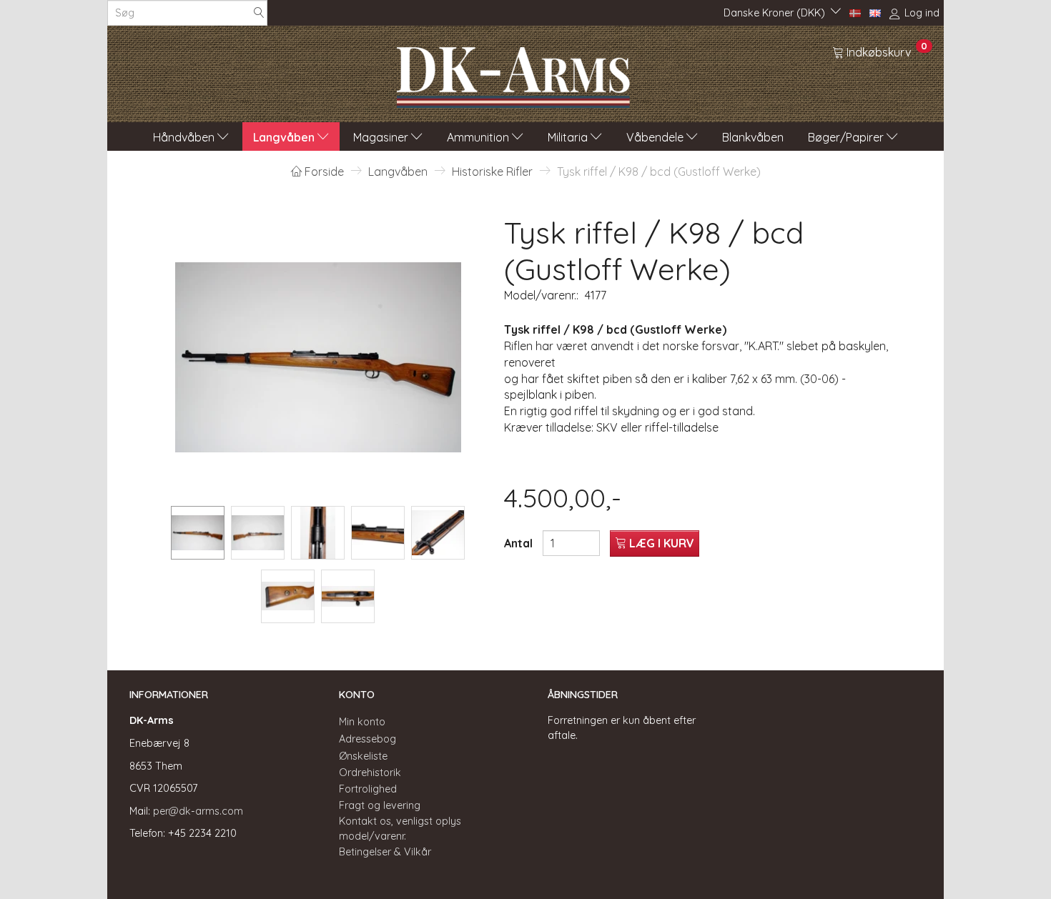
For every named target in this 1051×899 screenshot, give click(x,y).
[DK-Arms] (513, 73)
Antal (520, 543)
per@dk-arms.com (198, 811)
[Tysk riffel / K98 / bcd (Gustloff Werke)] (318, 357)
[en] (875, 12)
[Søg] (259, 13)
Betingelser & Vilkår (385, 851)
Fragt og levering (379, 805)
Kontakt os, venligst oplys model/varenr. (400, 829)
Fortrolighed (368, 789)
